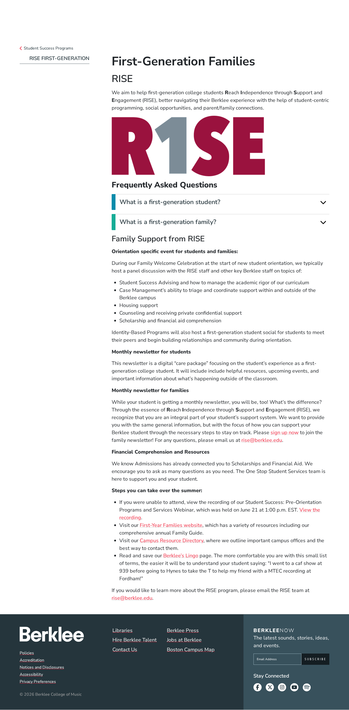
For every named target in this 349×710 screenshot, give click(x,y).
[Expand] (323, 202)
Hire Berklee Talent (134, 639)
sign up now (285, 432)
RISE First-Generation (59, 58)
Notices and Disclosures (42, 667)
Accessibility (31, 674)
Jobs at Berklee (184, 639)
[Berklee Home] (52, 634)
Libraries (122, 630)
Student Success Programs (48, 48)
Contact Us (124, 649)
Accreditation (32, 660)
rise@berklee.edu (261, 440)
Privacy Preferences (38, 681)
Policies (27, 653)
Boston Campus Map (191, 649)
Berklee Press (183, 630)
